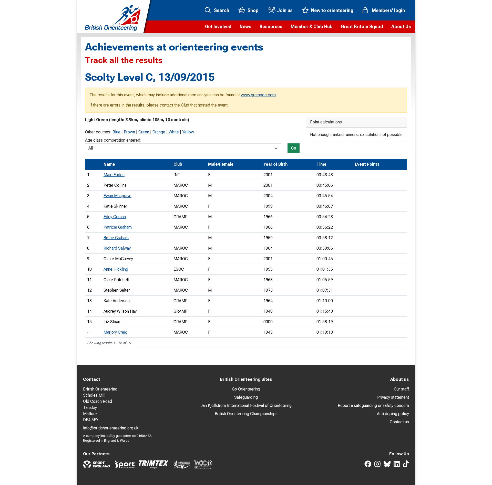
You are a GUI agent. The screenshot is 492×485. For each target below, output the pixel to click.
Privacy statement (393, 397)
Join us (285, 10)
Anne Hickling (116, 269)
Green (143, 132)
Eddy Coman (115, 216)
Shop (253, 10)
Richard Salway (117, 248)
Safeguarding (246, 397)
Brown (129, 132)
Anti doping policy (393, 413)
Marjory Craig (115, 332)
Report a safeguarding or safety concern (373, 405)
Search (221, 10)
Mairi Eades (114, 174)
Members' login (388, 10)
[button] (218, 26)
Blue (116, 132)
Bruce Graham (116, 237)
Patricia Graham (118, 227)
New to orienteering (332, 10)
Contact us (399, 421)
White (174, 132)
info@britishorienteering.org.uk (110, 428)
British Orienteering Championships (246, 413)
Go (293, 148)
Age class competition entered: (113, 140)
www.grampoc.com (258, 94)
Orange (158, 132)
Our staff (401, 389)
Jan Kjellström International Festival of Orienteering (246, 405)
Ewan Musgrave (117, 195)
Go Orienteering (246, 389)
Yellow (188, 132)
